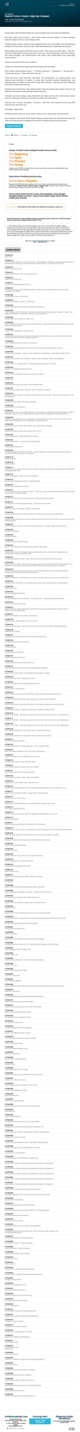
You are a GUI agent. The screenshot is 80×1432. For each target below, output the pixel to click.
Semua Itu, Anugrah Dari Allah (15, 604)
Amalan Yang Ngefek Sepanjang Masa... (19, 369)
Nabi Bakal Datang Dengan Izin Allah (18, 866)
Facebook (12, 1428)
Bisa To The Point (11, 965)
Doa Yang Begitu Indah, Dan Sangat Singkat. (20, 1038)
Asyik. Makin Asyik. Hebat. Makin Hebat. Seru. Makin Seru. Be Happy (28, 426)
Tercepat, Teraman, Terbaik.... (15, 1321)
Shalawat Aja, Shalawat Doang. (16, 1326)
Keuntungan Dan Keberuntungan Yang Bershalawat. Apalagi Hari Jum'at (30, 803)
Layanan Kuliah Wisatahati (40, 1421)
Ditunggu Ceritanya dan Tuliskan (16, 1300)
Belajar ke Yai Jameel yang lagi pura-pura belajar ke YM (24, 1127)
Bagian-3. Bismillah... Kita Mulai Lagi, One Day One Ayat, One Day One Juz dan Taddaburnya (37, 715)
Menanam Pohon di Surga (14, 1220)
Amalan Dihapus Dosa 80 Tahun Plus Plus (19, 662)
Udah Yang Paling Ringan (14, 1043)
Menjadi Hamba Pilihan (13, 1279)
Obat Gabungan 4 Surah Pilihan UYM (18, 949)
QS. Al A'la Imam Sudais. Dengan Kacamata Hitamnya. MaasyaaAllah (29, 498)
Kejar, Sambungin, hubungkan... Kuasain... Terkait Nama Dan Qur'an (28, 892)
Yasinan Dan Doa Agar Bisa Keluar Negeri (19, 1001)
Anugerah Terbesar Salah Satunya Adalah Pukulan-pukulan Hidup (27, 840)
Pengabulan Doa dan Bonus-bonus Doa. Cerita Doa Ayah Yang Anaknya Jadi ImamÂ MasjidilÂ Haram (31, 1232)
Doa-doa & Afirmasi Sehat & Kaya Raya (18, 1295)
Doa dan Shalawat (11, 1259)
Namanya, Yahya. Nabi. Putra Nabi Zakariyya (20, 402)
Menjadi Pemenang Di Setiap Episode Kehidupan (22, 1316)
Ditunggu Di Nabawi (12, 531)
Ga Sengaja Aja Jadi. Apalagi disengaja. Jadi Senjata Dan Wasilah (28, 503)
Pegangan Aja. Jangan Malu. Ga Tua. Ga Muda (21, 621)
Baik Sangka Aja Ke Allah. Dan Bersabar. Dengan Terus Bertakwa (27, 1132)
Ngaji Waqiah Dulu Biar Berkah (15, 845)
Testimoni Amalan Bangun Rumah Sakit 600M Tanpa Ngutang (26, 1142)
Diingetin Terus (10, 1064)
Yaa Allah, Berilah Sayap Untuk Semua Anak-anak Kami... (24, 996)
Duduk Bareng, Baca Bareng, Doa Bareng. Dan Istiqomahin (25, 824)
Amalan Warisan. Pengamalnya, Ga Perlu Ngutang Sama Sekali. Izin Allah (30, 364)
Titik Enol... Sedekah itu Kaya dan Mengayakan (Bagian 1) (25, 1359)
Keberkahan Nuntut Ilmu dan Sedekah (18, 1375)
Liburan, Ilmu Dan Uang (13, 279)
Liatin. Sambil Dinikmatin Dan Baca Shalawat (21, 343)
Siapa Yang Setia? (11, 934)
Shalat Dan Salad (11, 850)
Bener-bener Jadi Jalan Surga (15, 798)
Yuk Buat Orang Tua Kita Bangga (16, 541)
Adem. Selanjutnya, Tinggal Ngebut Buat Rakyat (21, 436)
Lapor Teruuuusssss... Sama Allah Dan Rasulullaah (22, 441)
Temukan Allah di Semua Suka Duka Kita (19, 1238)
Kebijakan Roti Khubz (12, 631)
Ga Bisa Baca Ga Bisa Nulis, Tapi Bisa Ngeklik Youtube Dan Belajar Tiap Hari (31, 814)
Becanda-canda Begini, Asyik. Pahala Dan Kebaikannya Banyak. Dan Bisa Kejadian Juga (35, 788)
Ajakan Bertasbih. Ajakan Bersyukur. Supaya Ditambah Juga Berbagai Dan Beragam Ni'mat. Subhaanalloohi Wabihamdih (36, 610)
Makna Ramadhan (11, 1364)
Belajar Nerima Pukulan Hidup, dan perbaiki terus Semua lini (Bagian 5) (29, 1163)
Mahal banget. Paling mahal (14, 689)
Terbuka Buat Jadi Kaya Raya (15, 1137)
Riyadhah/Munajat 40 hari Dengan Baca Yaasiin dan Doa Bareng (27, 1194)
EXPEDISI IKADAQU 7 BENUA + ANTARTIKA (20, 301)
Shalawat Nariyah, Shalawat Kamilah (18, 1017)
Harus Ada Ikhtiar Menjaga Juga (16, 1048)
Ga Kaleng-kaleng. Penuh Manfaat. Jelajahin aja (21, 1158)
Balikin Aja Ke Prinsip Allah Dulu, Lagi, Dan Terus (21, 782)
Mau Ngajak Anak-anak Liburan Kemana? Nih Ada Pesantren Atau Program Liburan (34, 348)
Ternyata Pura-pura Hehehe (14, 652)
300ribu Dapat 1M (11, 955)
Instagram (21, 1428)
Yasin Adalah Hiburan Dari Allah (16, 970)
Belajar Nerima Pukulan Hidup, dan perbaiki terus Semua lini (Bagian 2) (29, 1179)
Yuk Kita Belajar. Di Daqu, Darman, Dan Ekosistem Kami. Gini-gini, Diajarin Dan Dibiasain (35, 526)
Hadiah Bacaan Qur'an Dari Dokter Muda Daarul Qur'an (24, 1074)
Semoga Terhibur (11, 536)
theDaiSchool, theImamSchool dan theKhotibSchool (23, 1385)
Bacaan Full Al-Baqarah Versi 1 (15, 1290)
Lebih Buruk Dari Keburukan (14, 1101)
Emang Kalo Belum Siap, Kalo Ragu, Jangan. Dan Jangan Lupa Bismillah (30, 699)
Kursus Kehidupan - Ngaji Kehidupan (17, 1248)
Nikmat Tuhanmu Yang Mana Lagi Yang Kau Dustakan (24, 855)
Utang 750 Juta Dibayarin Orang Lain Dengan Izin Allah (24, 374)
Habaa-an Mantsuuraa (12, 1116)
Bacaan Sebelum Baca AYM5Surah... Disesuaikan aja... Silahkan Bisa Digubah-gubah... (35, 598)
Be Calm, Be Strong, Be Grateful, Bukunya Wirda (21, 923)
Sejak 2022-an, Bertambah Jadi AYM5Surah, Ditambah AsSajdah (27, 673)
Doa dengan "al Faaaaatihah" (15, 1153)
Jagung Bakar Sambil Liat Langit (16, 1069)
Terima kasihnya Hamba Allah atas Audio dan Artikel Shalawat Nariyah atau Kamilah (34, 986)
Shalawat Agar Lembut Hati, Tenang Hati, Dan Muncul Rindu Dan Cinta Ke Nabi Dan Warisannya (38, 829)
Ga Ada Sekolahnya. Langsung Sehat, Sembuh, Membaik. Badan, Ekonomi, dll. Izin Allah (35, 918)
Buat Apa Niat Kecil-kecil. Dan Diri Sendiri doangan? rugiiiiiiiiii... (27, 668)
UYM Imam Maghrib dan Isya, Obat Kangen (20, 1205)
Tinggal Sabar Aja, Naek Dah (15, 928)
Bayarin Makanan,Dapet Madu (15, 1059)
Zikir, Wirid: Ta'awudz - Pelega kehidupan (19, 1243)
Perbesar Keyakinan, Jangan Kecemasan (19, 861)
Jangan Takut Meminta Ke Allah (16, 1090)
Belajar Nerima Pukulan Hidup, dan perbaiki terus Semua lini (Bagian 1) (29, 1184)
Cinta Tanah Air (10, 1264)
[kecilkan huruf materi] (73, 1429)
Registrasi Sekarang (14, 126)
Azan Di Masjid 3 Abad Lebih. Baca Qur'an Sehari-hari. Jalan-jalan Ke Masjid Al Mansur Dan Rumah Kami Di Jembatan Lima (39, 325)
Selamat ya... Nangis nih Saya (15, 1080)
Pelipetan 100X (10, 908)
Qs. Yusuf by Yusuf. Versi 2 (14, 1022)
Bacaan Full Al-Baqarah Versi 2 (15, 1285)
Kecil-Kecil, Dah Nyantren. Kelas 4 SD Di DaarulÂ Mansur (24, 960)
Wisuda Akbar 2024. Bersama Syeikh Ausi (19, 319)
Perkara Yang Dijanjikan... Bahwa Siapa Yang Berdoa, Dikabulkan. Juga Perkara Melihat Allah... (38, 353)
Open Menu (7, 4)
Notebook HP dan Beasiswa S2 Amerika (18, 1332)
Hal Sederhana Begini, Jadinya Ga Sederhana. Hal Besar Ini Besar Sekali (30, 709)
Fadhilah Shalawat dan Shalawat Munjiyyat (20, 1370)
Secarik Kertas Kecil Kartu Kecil (12, 1348)
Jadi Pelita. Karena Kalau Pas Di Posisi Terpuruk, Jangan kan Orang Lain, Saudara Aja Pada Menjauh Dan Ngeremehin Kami (40, 470)
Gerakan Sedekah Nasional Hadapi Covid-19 (20, 1396)
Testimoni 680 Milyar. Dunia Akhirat (17, 1253)
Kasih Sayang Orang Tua (13, 269)
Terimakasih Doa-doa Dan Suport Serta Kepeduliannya (24, 384)
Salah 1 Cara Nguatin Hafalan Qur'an (18, 1033)
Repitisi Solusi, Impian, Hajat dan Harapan (19, 1380)
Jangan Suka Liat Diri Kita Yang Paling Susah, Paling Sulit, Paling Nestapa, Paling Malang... (37, 583)
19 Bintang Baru (10, 647)
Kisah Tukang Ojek (11, 1342)
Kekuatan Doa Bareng (12, 991)
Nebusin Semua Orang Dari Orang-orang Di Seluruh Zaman (25, 902)
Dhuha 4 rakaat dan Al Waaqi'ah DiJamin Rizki (21, 1085)
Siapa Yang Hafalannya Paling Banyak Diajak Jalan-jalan (25, 887)
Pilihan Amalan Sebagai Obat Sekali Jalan (19, 1269)
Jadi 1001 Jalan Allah (12, 975)
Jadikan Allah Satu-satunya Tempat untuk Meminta (23, 1189)
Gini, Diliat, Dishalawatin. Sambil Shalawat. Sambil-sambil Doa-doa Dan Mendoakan (34, 514)
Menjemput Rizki (11, 588)
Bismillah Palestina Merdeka (15, 741)
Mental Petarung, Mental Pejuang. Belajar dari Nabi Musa (25, 307)
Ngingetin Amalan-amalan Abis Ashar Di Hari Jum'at (23, 431)
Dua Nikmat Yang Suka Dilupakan (16, 1215)
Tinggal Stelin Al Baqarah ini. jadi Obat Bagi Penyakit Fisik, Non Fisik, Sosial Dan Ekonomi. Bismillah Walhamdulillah (39, 520)
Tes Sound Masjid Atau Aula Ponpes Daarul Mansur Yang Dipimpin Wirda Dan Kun (33, 559)
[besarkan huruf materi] (70, 1429)
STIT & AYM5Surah (11, 1305)
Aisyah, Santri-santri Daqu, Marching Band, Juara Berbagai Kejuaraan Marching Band (34, 704)
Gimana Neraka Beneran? (13, 447)
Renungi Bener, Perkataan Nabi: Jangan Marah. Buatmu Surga (26, 793)
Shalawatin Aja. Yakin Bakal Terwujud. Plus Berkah (22, 509)
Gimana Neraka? (10, 459)
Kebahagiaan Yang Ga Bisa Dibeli (16, 296)
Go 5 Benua (9, 882)
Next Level (8, 257)
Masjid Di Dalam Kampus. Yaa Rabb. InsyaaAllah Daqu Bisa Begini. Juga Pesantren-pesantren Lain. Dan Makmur (39, 396)
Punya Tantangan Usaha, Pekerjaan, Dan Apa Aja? (22, 756)
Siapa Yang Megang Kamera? (15, 593)
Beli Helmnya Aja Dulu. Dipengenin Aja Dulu (20, 678)
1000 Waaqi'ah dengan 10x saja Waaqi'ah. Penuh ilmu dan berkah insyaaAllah (32, 835)
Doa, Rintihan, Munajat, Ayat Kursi (17, 486)
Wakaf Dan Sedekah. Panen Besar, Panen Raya (21, 616)
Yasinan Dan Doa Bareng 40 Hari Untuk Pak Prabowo (23, 1007)
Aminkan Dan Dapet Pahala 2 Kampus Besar (20, 762)
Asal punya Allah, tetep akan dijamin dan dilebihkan (23, 1226)
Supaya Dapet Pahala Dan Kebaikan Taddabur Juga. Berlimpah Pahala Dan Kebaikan (34, 358)
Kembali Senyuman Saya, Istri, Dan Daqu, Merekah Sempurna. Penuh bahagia (32, 944)
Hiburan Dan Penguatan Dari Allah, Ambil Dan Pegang (23, 876)
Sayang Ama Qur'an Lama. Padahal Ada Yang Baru (22, 1147)
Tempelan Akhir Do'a (12, 1095)
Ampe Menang (10, 1111)
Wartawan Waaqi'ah (12, 819)
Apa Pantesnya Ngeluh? (13, 981)
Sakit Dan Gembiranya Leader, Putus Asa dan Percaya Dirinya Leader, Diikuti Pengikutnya (36, 626)
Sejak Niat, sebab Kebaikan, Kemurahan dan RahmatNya (24, 939)
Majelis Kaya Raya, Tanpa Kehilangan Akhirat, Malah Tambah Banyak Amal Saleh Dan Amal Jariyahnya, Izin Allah (36, 290)
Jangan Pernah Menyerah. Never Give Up (19, 331)
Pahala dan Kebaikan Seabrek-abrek (17, 1337)
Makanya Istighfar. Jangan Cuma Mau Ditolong (21, 476)
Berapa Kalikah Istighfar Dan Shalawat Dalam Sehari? (23, 1274)
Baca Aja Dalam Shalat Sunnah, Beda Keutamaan (22, 897)
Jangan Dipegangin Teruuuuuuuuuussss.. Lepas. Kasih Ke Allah (27, 746)
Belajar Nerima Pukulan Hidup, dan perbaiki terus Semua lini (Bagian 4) (29, 1168)
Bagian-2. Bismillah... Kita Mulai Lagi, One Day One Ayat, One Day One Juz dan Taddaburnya (37, 720)
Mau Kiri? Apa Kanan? (12, 1054)
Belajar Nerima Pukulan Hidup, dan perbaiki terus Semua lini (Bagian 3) (29, 1174)
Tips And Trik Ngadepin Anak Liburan (17, 284)
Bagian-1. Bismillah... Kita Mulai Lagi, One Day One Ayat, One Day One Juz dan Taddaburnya (37, 725)
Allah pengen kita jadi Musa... (15, 1390)
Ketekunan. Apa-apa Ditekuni (15, 657)
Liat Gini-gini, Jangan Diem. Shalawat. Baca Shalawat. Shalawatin (28, 390)
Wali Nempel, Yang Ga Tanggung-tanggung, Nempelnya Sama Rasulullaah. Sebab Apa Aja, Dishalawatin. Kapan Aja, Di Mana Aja (36, 553)
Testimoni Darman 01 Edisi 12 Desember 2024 (21, 274)
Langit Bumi (9, 379)
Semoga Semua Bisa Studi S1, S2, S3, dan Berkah (22, 1121)
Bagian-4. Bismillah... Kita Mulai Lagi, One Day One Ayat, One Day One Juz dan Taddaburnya (37, 577)
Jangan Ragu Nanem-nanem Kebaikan (18, 1028)
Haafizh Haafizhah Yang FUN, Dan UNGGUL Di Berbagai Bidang (27, 1210)
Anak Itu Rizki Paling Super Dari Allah (18, 1012)
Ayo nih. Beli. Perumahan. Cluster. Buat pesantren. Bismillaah (26, 547)
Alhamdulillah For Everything (15, 407)
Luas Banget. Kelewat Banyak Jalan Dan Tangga (22, 767)
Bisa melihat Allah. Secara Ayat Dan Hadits (20, 772)
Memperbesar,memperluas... (14, 1200)
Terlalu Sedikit (10, 464)
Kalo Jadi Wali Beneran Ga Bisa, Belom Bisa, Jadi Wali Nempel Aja (28, 730)
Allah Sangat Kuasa (12, 871)
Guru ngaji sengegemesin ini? (15, 809)
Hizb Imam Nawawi (11, 1354)
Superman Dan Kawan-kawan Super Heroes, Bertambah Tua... (26, 636)
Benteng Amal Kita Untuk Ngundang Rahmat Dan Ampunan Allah (27, 913)
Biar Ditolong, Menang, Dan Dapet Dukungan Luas (22, 683)
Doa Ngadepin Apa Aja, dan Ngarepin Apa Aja (20, 1311)
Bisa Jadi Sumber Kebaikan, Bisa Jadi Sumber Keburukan (25, 751)
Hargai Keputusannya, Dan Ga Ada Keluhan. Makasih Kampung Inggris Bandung (33, 694)
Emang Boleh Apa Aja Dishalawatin (17, 642)
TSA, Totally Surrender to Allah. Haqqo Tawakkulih (22, 777)
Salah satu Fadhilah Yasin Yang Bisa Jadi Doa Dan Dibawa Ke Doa (28, 735)
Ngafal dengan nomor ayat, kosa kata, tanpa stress (22, 1106)
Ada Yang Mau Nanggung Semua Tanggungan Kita (22, 481)
